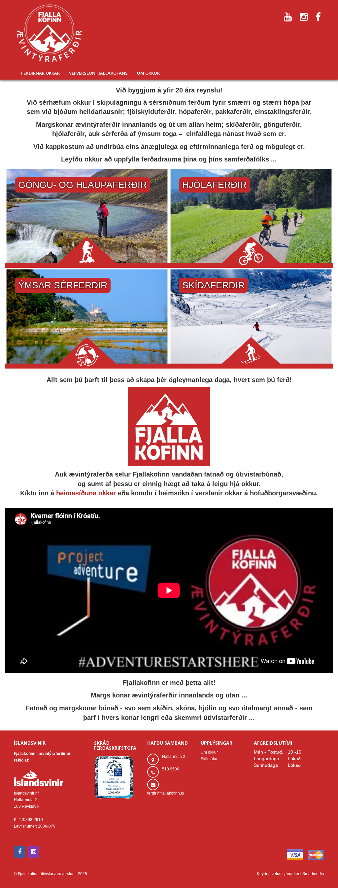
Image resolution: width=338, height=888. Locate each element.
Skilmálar (209, 759)
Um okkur (209, 752)
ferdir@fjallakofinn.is (165, 793)
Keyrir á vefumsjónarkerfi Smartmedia (290, 873)
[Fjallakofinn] (49, 33)
